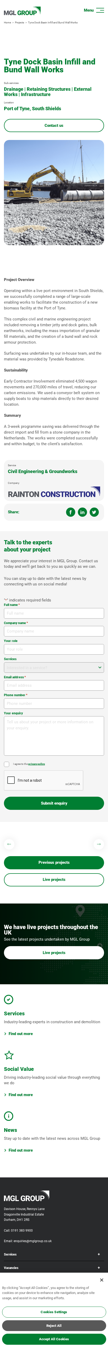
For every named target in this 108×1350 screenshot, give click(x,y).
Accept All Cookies (54, 1339)
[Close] (101, 1280)
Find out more (21, 1033)
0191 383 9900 (22, 1230)
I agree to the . (29, 763)
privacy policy (36, 763)
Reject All (54, 1326)
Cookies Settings (54, 1312)
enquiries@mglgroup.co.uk (33, 1241)
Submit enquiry (54, 803)
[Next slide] (99, 844)
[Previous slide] (9, 844)
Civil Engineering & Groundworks (42, 471)
